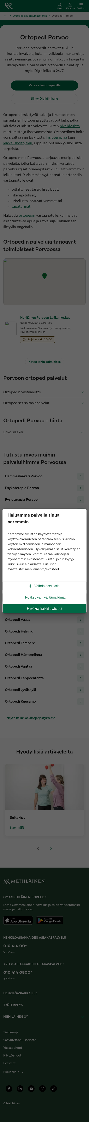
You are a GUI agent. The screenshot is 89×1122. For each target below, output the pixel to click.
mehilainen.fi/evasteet (42, 569)
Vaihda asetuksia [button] (47, 586)
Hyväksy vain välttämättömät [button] (44, 597)
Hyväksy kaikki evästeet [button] (44, 608)
